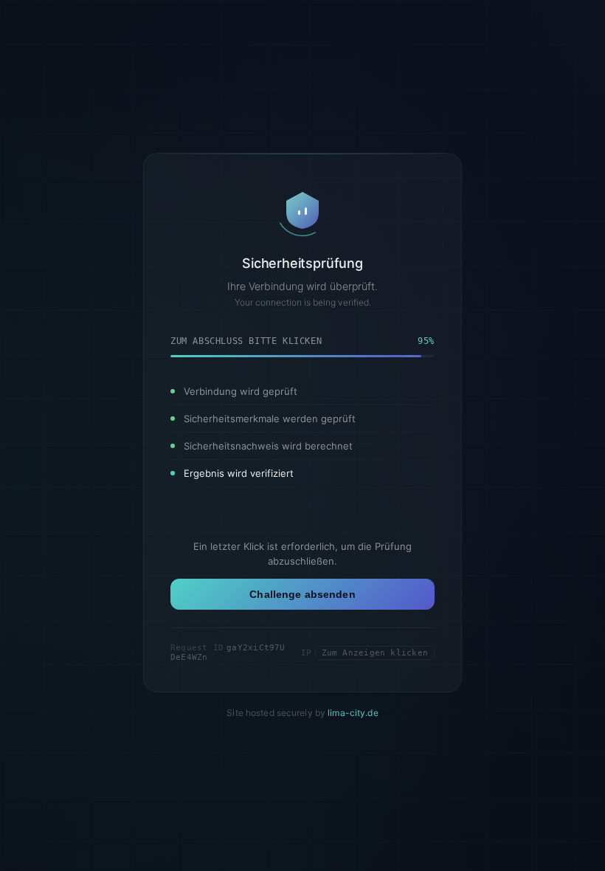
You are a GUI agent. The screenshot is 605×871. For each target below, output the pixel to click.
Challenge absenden (302, 594)
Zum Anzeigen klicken (375, 653)
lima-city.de (353, 712)
